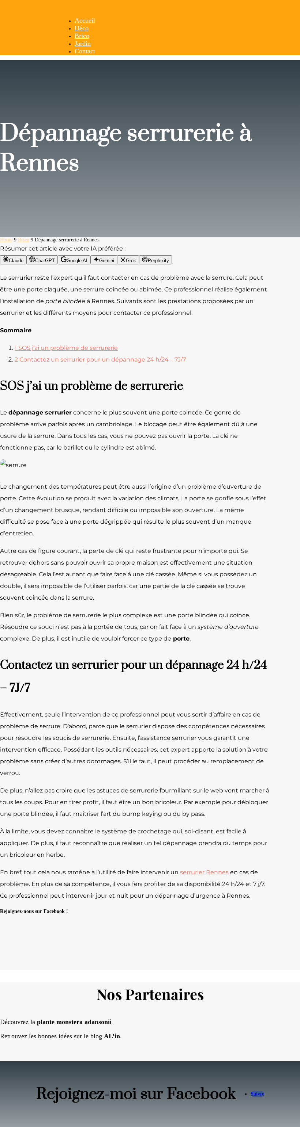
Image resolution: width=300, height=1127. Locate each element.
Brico (82, 35)
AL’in (112, 1036)
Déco (82, 28)
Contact (85, 51)
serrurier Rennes (204, 872)
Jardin (83, 43)
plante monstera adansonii (74, 1021)
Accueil (85, 20)
